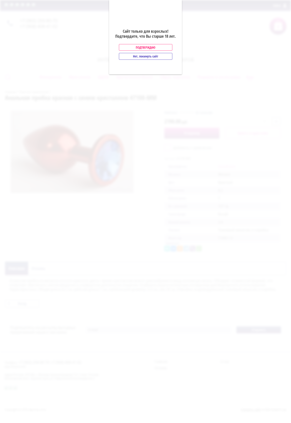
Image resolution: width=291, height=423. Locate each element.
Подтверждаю (145, 47)
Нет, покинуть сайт (145, 56)
